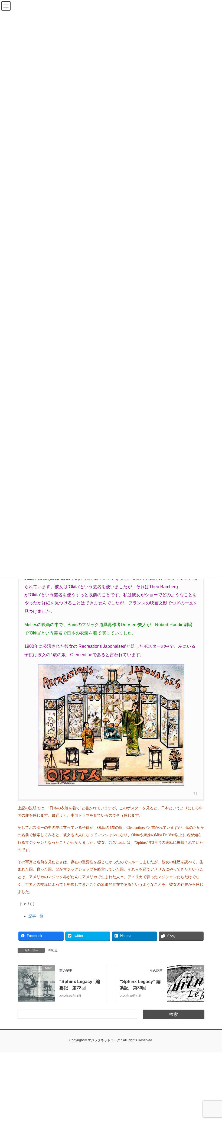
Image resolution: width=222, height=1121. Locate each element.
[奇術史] (36, 977)
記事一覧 (36, 916)
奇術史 (53, 950)
